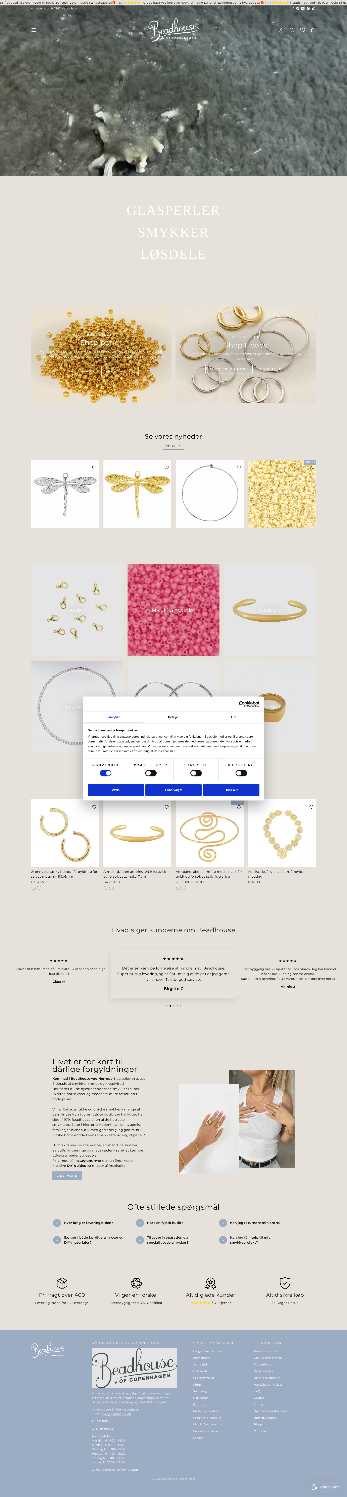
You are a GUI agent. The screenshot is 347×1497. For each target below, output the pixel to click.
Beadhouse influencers (270, 1411)
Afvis (116, 790)
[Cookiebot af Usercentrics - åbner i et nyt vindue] (241, 704)
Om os (259, 1404)
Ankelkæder (202, 1357)
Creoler (198, 1437)
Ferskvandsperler (205, 1431)
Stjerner (224, 1303)
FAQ (257, 1391)
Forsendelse (262, 1364)
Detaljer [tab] (173, 717)
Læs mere (67, 1175)
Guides (259, 1397)
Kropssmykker (203, 1377)
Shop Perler (120, 371)
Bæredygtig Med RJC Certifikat (136, 1303)
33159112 (103, 1421)
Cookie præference (268, 1357)
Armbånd (200, 1364)
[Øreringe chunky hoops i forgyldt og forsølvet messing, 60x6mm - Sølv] (39, 888)
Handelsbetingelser (268, 1384)
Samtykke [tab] (113, 717)
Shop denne (81, 371)
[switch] (151, 773)
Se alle (173, 446)
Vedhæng (200, 1391)
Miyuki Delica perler (208, 1424)
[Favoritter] (302, 30)
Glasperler (200, 1397)
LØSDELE (173, 254)
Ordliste (260, 1431)
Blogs (258, 1424)
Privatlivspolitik (265, 1351)
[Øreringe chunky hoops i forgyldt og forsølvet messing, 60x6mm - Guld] (34, 888)
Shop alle (270, 369)
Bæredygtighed (265, 1417)
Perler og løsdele (205, 1411)
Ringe (197, 1384)
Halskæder (201, 1371)
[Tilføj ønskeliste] (94, 467)
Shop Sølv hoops (229, 369)
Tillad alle (231, 790)
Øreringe (199, 1404)
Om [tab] (233, 717)
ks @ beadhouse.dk (117, 1414)
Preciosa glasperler (207, 1417)
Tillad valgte (174, 790)
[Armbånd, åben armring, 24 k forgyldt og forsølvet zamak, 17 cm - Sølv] (111, 888)
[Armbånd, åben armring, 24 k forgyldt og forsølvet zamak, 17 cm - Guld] (106, 888)
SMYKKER (173, 232)
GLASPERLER (173, 210)
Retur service (263, 1371)
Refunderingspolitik (268, 1377)
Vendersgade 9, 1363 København (54, 8)
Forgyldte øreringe (207, 1351)
